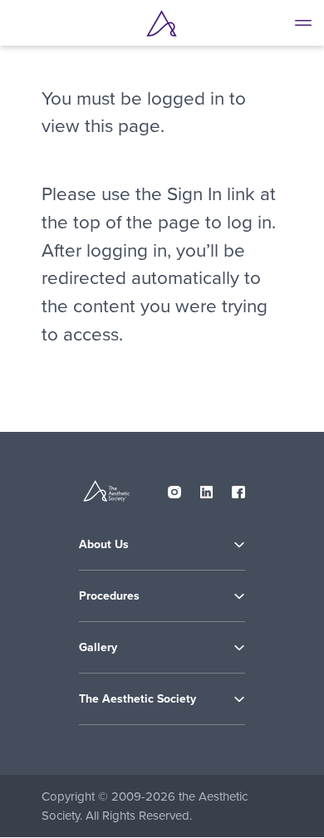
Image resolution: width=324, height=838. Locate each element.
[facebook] (238, 488)
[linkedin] (207, 488)
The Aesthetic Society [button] (137, 699)
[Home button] (162, 23)
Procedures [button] (109, 596)
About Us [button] (104, 544)
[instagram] (174, 488)
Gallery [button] (98, 647)
